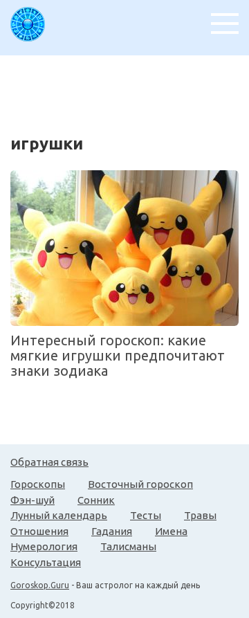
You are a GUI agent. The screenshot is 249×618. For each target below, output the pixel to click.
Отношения (39, 531)
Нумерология (43, 546)
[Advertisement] (129, 90)
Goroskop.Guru (39, 585)
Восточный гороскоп (140, 484)
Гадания (111, 531)
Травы (200, 515)
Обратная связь (49, 462)
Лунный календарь (58, 515)
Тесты (145, 515)
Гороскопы (37, 484)
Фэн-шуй (32, 500)
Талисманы (128, 546)
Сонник (96, 500)
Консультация (45, 562)
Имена (171, 531)
